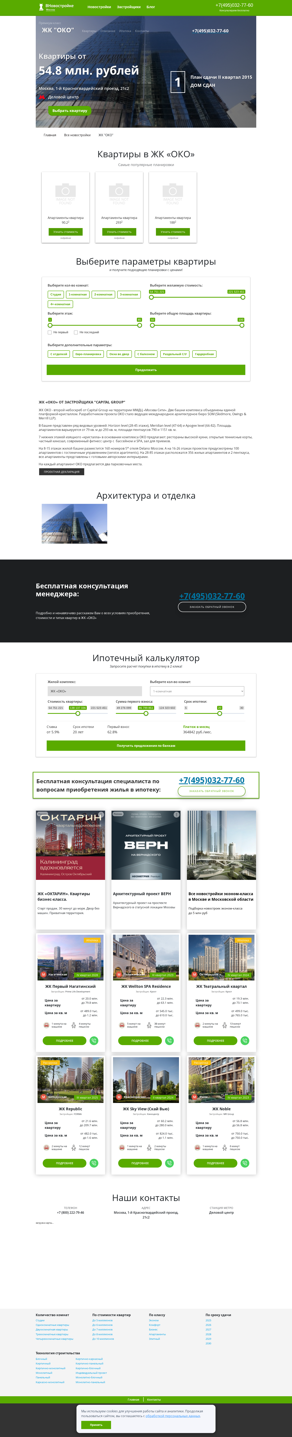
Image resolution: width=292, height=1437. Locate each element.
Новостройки (99, 7)
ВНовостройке (56, 7)
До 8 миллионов (102, 1334)
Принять (96, 1425)
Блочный (41, 1358)
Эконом (154, 1320)
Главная (50, 135)
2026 (208, 1324)
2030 (208, 1343)
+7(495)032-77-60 (234, 5)
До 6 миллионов (102, 1324)
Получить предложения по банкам (146, 745)
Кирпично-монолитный (50, 1368)
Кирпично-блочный (88, 1368)
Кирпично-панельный (89, 1363)
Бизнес (153, 1329)
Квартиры (89, 31)
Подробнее (64, 1041)
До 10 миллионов (103, 1338)
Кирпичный (43, 1363)
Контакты (142, 31)
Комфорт (154, 1324)
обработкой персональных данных (173, 1416)
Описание (108, 31)
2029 (208, 1338)
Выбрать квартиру (69, 110)
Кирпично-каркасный (89, 1358)
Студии (40, 1320)
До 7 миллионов (102, 1329)
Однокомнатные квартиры (52, 1324)
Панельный (43, 1377)
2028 (208, 1334)
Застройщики (129, 7)
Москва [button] (50, 9)
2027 (208, 1329)
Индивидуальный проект (91, 1372)
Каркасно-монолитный (50, 1382)
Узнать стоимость (65, 232)
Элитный (154, 1338)
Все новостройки (77, 135)
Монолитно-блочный (89, 1377)
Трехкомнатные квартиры (52, 1334)
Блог (151, 7)
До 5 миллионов (102, 1320)
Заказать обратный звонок (212, 607)
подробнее (65, 237)
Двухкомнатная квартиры (52, 1329)
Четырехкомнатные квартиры (54, 1338)
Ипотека (125, 31)
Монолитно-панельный (90, 1382)
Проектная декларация (61, 472)
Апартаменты (157, 1334)
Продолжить (146, 370)
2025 (208, 1320)
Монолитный (44, 1372)
